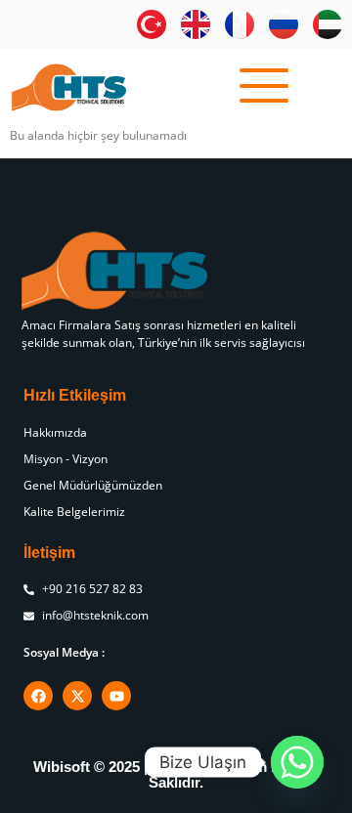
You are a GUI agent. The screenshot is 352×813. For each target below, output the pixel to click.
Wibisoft (61, 766)
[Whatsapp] (297, 762)
